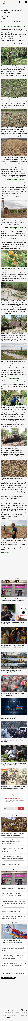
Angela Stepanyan (6, 16)
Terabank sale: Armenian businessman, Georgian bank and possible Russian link (12, 599)
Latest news (14, 869)
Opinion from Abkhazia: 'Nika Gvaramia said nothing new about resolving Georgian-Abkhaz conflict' (13, 957)
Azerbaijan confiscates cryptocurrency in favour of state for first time (12, 717)
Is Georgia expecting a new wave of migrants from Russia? (13, 740)
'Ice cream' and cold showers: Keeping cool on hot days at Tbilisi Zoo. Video (14, 764)
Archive (3, 7)
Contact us (14, 1002)
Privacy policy (14, 1007)
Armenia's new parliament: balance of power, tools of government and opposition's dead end (12, 841)
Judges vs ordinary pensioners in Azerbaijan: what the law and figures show (14, 972)
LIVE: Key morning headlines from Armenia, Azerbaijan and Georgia (13, 694)
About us (14, 997)
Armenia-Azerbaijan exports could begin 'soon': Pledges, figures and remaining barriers (13, 948)
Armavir (3, 18)
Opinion (14, 923)
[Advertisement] (14, 565)
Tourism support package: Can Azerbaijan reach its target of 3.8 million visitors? (12, 671)
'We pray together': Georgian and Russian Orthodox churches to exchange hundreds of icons (13, 647)
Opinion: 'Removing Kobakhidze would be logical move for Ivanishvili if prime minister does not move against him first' (14, 965)
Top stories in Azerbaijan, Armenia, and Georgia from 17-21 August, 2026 (12, 834)
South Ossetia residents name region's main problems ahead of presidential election (13, 787)
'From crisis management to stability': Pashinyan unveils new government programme (13, 849)
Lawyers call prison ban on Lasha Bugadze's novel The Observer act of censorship (13, 623)
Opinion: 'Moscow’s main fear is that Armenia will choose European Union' (12, 857)
